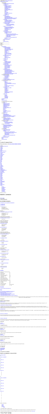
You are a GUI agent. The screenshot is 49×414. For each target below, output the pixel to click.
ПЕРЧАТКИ (6, 96)
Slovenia (1, 178)
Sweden (1, 180)
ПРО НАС (4, 15)
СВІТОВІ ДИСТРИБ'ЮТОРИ (7, 124)
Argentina (1, 148)
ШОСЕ (6, 56)
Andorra (1, 147)
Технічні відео (4, 189)
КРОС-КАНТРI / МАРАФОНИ (9, 49)
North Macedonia (2, 172)
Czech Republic (2, 154)
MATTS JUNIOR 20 (7, 66)
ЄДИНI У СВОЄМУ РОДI (8, 31)
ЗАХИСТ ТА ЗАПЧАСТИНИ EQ (9, 85)
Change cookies (5, 412)
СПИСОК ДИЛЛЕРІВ (8, 29)
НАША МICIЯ (5, 113)
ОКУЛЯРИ (6, 97)
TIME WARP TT (8, 36)
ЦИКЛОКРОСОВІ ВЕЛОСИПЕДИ (9, 71)
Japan (1, 163)
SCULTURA (6, 12)
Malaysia (1, 166)
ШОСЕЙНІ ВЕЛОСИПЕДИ (7, 55)
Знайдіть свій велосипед (6, 39)
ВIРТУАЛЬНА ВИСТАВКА (8, 17)
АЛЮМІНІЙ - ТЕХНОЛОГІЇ (8, 20)
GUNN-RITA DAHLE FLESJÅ (9, 122)
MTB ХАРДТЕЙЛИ (7, 48)
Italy (0, 162)
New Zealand (2, 171)
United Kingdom (2, 184)
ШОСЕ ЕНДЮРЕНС (7, 57)
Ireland (1, 161)
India (1, 160)
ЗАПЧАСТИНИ (7, 86)
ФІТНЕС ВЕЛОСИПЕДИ (8, 72)
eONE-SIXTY (6, 4)
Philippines (1, 173)
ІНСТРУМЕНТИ (7, 92)
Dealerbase (3, 406)
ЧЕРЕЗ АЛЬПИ (7, 133)
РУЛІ (5, 81)
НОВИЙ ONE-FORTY (8, 7)
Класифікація (3, 191)
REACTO (6, 11)
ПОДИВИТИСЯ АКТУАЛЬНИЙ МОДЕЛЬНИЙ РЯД (7, 202)
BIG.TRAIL (6, 10)
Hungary (1, 159)
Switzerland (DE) (2, 181)
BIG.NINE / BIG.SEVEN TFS (9, 9)
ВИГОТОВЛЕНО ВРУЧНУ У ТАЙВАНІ (10, 18)
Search (1, 43)
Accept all (2, 412)
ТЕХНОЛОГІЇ (5, 19)
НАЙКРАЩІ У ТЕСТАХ (8, 32)
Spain (1, 179)
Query (1, 42)
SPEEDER (6, 59)
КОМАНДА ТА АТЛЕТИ (6, 22)
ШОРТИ (6, 95)
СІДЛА (6, 84)
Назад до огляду (2, 323)
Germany (1, 158)
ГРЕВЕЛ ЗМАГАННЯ (8, 61)
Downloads (3, 188)
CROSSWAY (6, 63)
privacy (3, 405)
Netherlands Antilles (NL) (3, 170)
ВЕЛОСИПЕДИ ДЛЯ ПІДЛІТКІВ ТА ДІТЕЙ (11, 73)
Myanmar (1, 168)
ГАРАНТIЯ (6, 30)
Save (10, 413)
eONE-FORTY (7, 77)
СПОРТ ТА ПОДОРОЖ (8, 53)
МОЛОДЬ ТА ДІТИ (5, 64)
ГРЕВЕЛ (4, 60)
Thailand (1, 183)
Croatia (1, 153)
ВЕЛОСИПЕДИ (4, 46)
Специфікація (3, 187)
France (1, 157)
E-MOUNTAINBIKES (6, 75)
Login (4, 40)
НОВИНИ (3, 98)
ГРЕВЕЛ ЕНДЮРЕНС (8, 62)
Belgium (1, 150)
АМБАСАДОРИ (7, 23)
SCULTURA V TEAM (8, 38)
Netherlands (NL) (2, 169)
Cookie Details (9, 412)
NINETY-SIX (6, 8)
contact (3, 404)
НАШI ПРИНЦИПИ (7, 16)
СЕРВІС (4, 26)
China (1, 151)
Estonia (1, 156)
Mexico (1, 167)
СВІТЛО (6, 89)
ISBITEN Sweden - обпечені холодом (11, 33)
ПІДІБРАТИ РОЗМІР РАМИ (8, 28)
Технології (3, 190)
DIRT (5, 54)
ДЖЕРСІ (6, 94)
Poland (1, 174)
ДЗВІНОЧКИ (6, 90)
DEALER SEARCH (5, 41)
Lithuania (1, 165)
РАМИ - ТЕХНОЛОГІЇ (8, 21)
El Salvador (1, 155)
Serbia (1, 176)
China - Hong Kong (2, 152)
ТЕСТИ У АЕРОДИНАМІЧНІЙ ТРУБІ (11, 37)
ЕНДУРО (6, 52)
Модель (3, 186)
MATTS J (6, 68)
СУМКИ (6, 88)
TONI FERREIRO (8, 25)
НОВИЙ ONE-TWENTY (8, 5)
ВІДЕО (4, 135)
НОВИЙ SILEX (7, 14)
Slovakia (1, 177)
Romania (1, 175)
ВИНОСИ (6, 82)
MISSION (4, 111)
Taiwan (1, 182)
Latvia (1, 164)
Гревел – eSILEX (7, 78)
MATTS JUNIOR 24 (7, 65)
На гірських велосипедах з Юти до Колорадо (12, 34)
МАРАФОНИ (6, 50)
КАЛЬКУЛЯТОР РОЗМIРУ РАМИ (9, 27)
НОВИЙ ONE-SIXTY (8, 6)
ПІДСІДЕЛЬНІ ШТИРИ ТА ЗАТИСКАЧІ (10, 83)
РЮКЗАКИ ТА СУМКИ (8, 87)
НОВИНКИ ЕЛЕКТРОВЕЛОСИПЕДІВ (8, 3)
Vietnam (1, 185)
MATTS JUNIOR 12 (7, 67)
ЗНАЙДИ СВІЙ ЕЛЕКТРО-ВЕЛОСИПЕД (9, 79)
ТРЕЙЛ (6, 51)
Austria (1, 149)
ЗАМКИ (6, 93)
